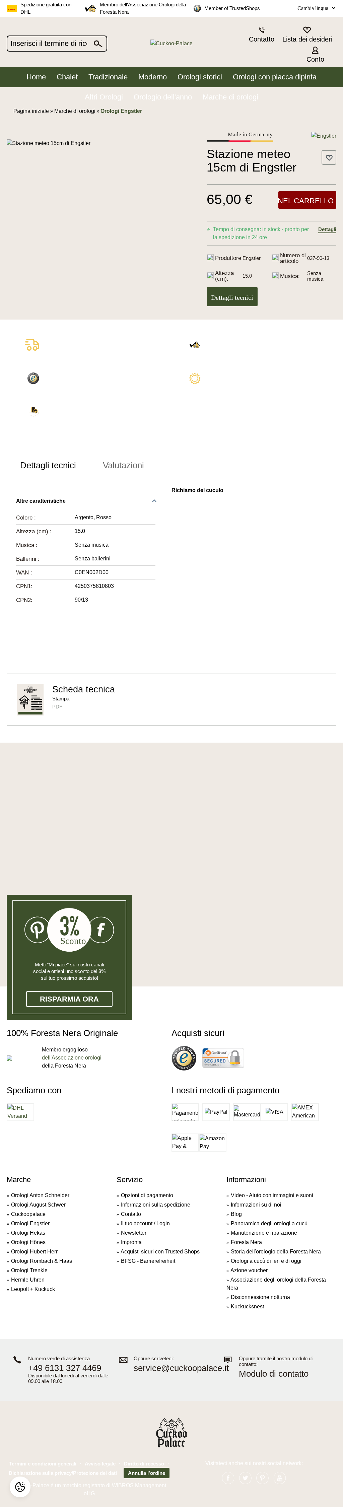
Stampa (60, 698)
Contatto (131, 1214)
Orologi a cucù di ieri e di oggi (266, 1261)
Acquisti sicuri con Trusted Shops (160, 1251)
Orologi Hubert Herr (34, 1251)
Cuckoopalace (28, 1214)
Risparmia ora (69, 999)
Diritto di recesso (144, 1463)
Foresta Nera (246, 1242)
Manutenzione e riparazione (264, 1233)
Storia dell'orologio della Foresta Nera (276, 1251)
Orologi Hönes (28, 1242)
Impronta (131, 1242)
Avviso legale (100, 1463)
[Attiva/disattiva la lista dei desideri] (329, 157)
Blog (236, 1214)
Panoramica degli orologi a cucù (269, 1223)
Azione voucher (249, 1270)
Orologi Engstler (30, 1223)
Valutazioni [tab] (123, 465)
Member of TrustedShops (232, 8)
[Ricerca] (98, 44)
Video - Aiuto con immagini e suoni (272, 1195)
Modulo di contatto (273, 1373)
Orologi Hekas (28, 1233)
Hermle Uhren (28, 1280)
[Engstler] (323, 136)
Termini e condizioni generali (42, 1463)
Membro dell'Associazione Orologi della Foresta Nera (143, 8)
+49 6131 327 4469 (64, 1368)
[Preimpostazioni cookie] (20, 1487)
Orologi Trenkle (29, 1270)
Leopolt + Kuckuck (33, 1289)
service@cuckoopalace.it (181, 1368)
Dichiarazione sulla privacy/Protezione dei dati (63, 1473)
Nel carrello (306, 201)
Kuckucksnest (247, 1306)
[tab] (48, 465)
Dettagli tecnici (232, 297)
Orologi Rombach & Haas (41, 1261)
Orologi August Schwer (38, 1205)
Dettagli (327, 229)
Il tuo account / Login (145, 1223)
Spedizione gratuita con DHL (45, 8)
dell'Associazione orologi (71, 1057)
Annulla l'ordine (146, 1473)
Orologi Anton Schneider (40, 1195)
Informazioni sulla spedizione (155, 1205)
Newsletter (133, 1233)
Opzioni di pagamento (147, 1195)
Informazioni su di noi (256, 1205)
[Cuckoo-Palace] (171, 44)
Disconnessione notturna (260, 1297)
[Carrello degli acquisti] (332, 54)
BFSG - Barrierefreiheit (148, 1261)
